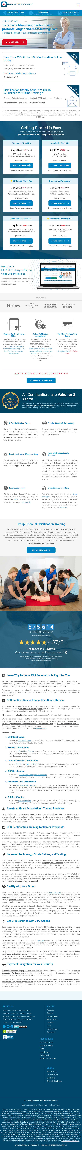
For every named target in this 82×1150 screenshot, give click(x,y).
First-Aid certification (26, 751)
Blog (42, 1049)
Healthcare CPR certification (27, 785)
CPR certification (24, 741)
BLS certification (24, 801)
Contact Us (26, 502)
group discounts (41, 550)
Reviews (50, 1023)
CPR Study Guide (46, 1042)
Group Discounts (55, 892)
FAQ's (16, 499)
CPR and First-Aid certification (27, 764)
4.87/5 (55, 642)
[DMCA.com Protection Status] (20, 1027)
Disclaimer (51, 1078)
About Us (50, 1010)
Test (31, 170)
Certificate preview (41, 381)
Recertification (52, 1019)
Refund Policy (52, 1072)
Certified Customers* (41, 632)
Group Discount (53, 1016)
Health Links (44, 1052)
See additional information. (71, 1141)
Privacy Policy (52, 1075)
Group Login (45, 1055)
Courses (50, 1013)
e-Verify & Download (48, 1058)
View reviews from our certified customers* (40, 652)
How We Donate (46, 1046)
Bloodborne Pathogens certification (33, 775)
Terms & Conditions (54, 1081)
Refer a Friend (52, 1029)
